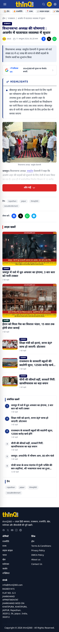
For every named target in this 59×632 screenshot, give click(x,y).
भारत (4, 555)
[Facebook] (3, 530)
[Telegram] (20, 530)
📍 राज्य (29, 11)
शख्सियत (6, 573)
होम (3, 18)
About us (35, 559)
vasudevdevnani (11, 206)
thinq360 (34, 201)
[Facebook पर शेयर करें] (43, 39)
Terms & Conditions (41, 546)
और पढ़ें (27, 187)
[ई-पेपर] (49, 4)
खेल (3, 559)
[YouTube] (12, 530)
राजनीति (5, 541)
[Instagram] (16, 530)
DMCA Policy (37, 555)
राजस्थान (11, 18)
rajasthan (12, 201)
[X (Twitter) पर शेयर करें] (49, 39)
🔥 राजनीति (17, 11)
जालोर (4, 568)
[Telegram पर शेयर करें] (33, 216)
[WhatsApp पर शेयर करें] (54, 39)
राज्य (4, 546)
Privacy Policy (38, 550)
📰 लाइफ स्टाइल (43, 11)
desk (9, 39)
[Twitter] (8, 530)
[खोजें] (43, 4)
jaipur (23, 201)
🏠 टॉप (6, 11)
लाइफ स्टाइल (7, 550)
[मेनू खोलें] (4, 4)
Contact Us (36, 564)
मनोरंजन (5, 564)
